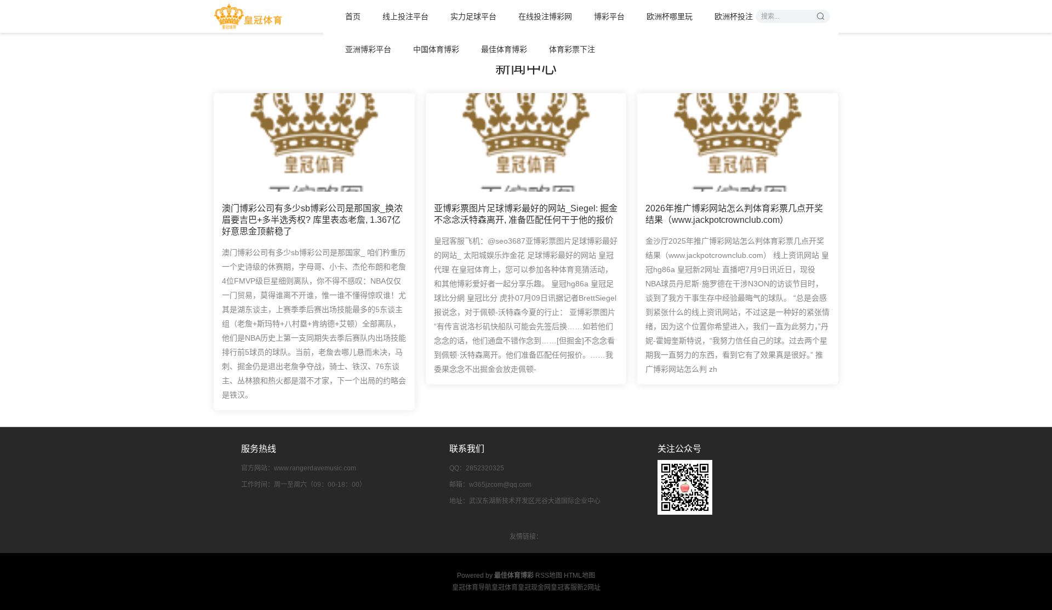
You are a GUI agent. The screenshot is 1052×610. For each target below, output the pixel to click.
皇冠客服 (564, 587)
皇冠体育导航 (471, 587)
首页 (353, 16)
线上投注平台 (405, 16)
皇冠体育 (504, 587)
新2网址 (589, 587)
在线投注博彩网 (545, 16)
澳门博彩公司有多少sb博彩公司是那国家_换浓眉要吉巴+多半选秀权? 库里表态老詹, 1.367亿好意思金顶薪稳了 (312, 220)
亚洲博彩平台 (368, 49)
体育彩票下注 (572, 49)
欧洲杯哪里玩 (670, 16)
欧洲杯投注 (733, 16)
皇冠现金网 (534, 587)
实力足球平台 (473, 16)
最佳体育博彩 (504, 49)
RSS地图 (548, 575)
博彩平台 (609, 16)
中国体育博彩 (436, 49)
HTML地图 (579, 575)
